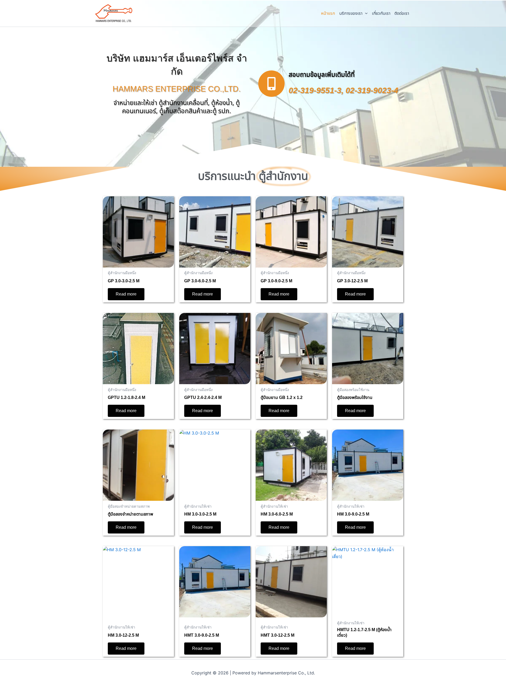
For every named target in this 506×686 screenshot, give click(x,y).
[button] (365, 13)
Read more (126, 294)
